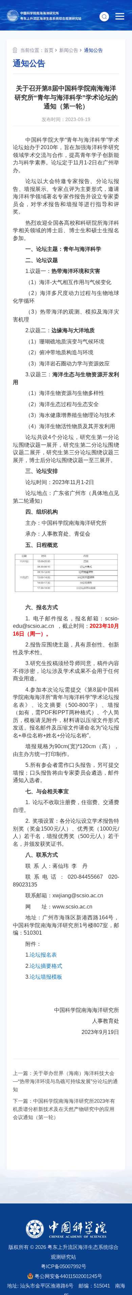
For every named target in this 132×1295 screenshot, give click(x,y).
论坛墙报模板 (46, 977)
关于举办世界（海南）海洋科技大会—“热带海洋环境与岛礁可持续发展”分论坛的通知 (65, 1081)
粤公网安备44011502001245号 (67, 1276)
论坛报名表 (43, 955)
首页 (48, 50)
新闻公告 (68, 50)
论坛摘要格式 (46, 966)
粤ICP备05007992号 (63, 1266)
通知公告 (93, 50)
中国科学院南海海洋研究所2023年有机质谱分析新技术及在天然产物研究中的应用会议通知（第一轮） (64, 1109)
